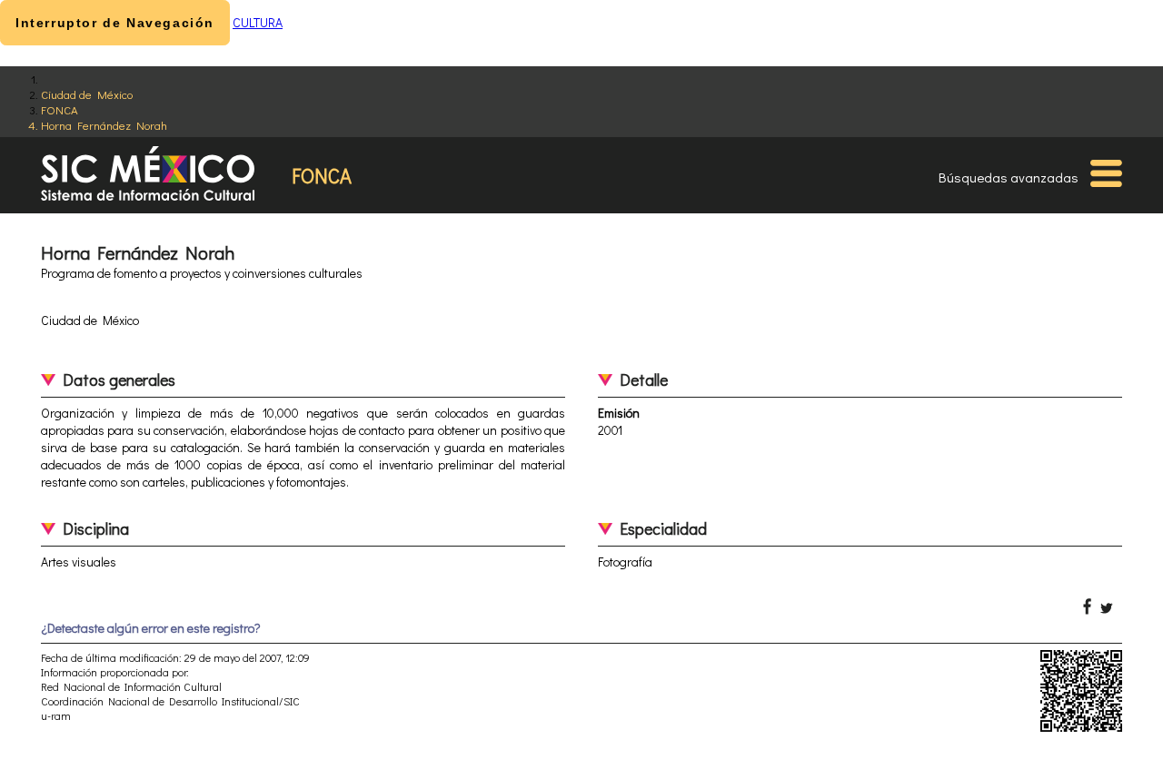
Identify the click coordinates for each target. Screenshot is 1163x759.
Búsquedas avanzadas (1009, 177)
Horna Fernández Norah (104, 125)
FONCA (59, 109)
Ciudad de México (87, 94)
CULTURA (258, 22)
